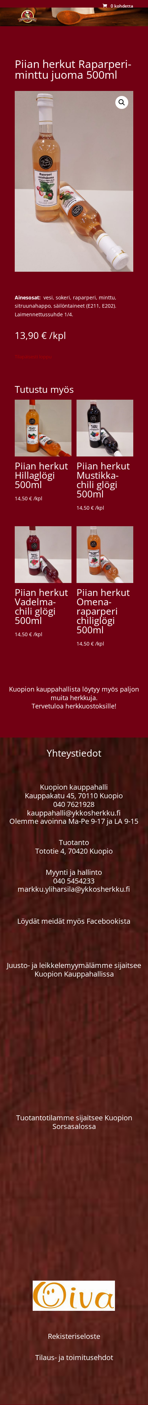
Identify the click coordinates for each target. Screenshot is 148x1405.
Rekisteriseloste (74, 1336)
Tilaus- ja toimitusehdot (74, 1357)
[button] (121, 102)
